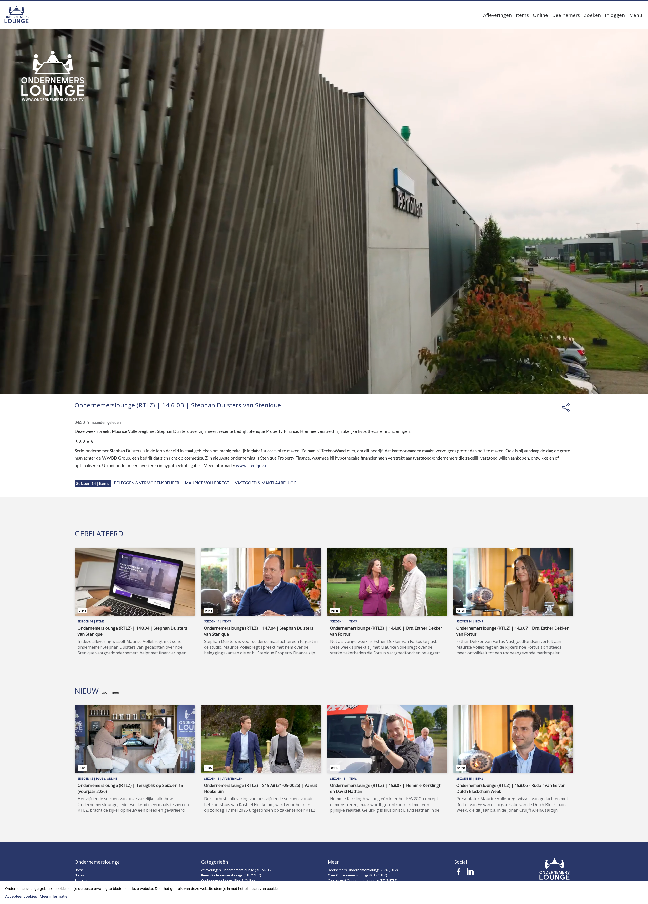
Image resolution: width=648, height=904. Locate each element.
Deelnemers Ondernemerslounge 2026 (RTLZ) (363, 870)
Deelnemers (566, 15)
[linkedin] (470, 873)
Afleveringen (497, 15)
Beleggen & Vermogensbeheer (146, 483)
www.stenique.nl (252, 466)
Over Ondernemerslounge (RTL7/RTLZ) (357, 875)
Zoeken (592, 15)
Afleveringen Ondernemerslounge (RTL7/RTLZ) (236, 870)
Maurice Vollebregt (207, 483)
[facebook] (458, 873)
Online (540, 15)
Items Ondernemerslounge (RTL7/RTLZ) (231, 875)
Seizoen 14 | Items (92, 483)
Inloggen (615, 15)
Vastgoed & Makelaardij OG (266, 483)
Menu (635, 15)
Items (522, 15)
